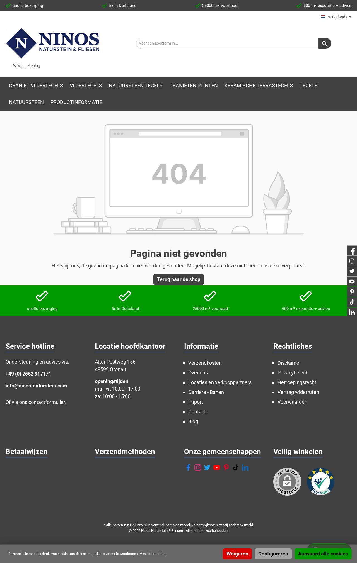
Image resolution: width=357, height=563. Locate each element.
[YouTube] (217, 467)
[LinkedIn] (245, 467)
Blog (193, 421)
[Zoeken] (324, 43)
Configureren (273, 554)
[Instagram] (198, 467)
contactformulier (46, 402)
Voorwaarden (292, 402)
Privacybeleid (292, 373)
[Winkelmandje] (48, 64)
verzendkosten (163, 525)
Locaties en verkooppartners (220, 382)
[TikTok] (235, 467)
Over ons (198, 373)
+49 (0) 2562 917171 (28, 374)
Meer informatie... (152, 554)
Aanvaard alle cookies (323, 554)
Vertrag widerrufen (298, 392)
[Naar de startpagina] (53, 43)
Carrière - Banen (206, 392)
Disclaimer (289, 363)
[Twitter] (207, 467)
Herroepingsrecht (297, 382)
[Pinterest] (226, 467)
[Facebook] (188, 467)
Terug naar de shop (178, 279)
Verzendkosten (205, 363)
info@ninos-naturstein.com (36, 386)
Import (195, 402)
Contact (197, 412)
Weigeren (237, 554)
